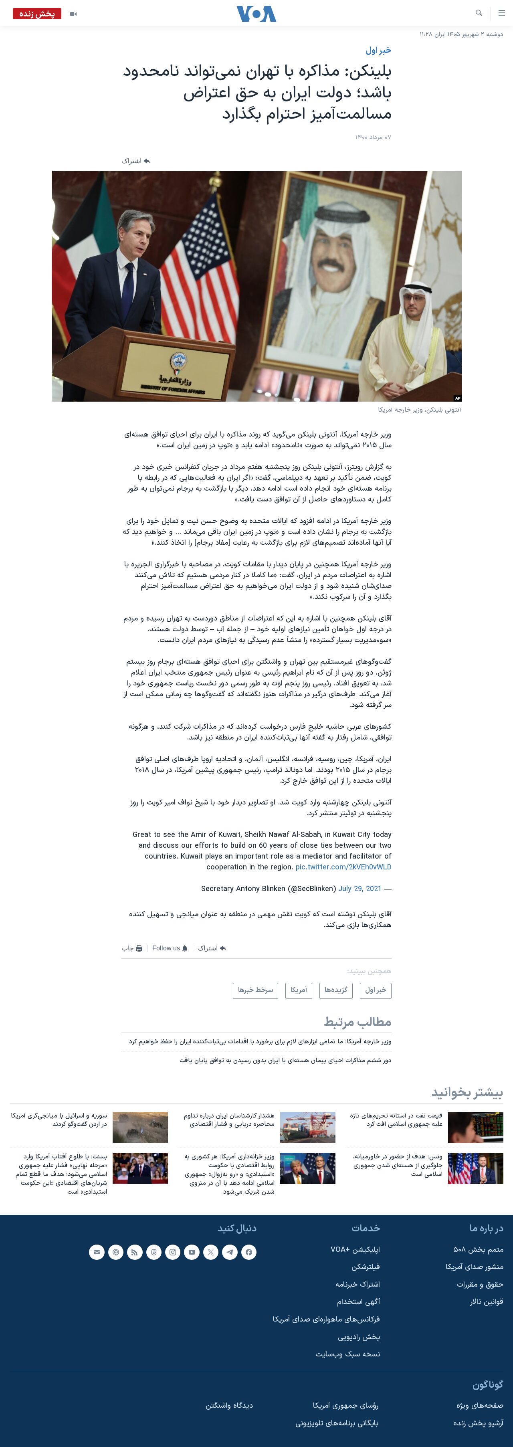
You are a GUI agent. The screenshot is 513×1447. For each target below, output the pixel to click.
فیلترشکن (365, 1267)
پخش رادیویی (359, 1337)
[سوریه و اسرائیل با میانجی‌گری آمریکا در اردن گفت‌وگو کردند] (140, 1127)
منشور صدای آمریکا (474, 1267)
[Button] (136, 161)
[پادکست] (115, 1252)
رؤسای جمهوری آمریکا (345, 1406)
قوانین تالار (486, 1302)
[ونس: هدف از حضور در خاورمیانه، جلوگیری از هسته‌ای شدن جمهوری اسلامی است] (475, 1168)
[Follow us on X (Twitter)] (210, 1252)
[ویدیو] (73, 14)
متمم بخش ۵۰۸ (478, 1250)
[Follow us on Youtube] (191, 1252)
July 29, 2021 (360, 889)
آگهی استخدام (358, 1302)
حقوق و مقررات (480, 1284)
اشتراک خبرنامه (357, 1284)
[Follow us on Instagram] (172, 1252)
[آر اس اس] (134, 1252)
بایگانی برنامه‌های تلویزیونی (336, 1423)
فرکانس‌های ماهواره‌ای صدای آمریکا (326, 1319)
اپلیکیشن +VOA (355, 1250)
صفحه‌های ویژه (479, 1406)
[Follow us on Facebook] (248, 1252)
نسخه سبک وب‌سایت (347, 1355)
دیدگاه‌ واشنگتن (229, 1406)
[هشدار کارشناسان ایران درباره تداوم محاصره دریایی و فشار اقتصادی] (307, 1127)
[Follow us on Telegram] (229, 1252)
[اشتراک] (96, 1252)
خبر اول (379, 50)
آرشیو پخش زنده (478, 1423)
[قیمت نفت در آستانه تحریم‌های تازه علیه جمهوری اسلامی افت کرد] (475, 1127)
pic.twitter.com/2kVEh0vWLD (344, 867)
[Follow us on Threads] (154, 1252)
